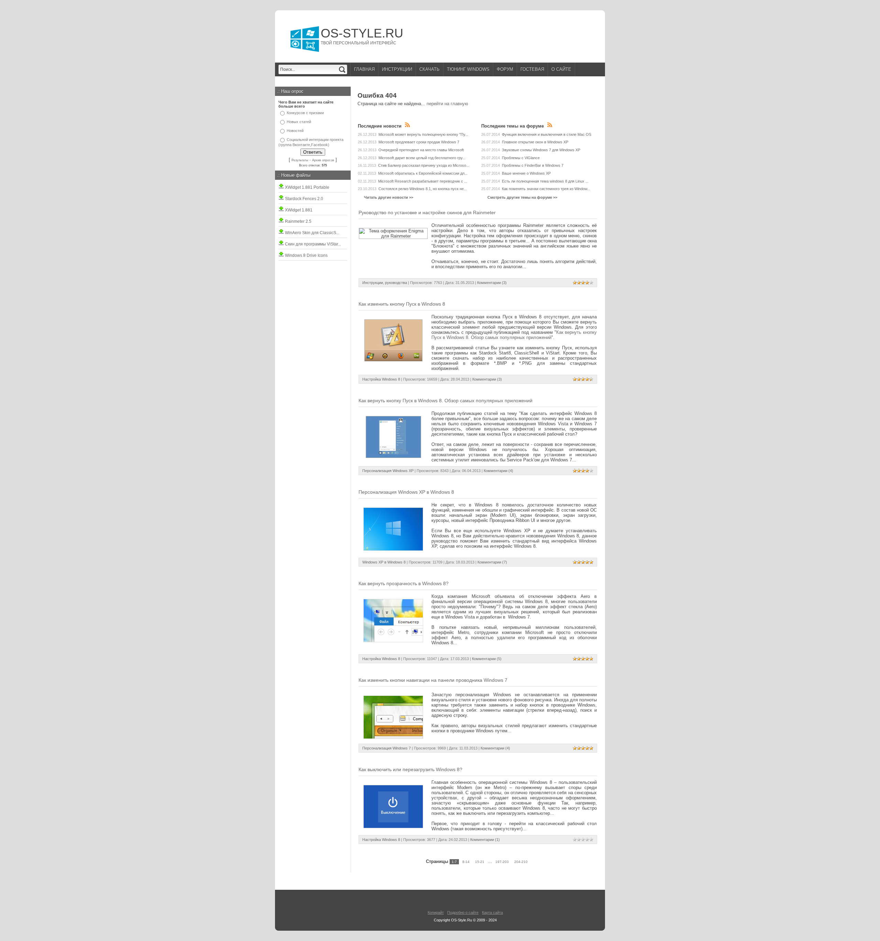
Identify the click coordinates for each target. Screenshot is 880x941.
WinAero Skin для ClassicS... (311, 232)
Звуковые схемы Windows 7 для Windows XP (541, 150)
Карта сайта (492, 912)
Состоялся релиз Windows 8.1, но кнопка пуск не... (422, 189)
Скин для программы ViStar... (312, 244)
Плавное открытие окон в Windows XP (535, 142)
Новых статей (299, 122)
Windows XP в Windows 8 (384, 562)
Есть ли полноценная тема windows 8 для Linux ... (545, 181)
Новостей (295, 131)
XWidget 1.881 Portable (306, 187)
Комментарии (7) (492, 562)
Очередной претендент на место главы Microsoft (421, 150)
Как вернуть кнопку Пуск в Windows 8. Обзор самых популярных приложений (514, 335)
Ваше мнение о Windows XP (526, 173)
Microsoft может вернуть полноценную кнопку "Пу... (423, 134)
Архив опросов (323, 160)
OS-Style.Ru (362, 33)
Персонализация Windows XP (388, 471)
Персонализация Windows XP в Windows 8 (406, 492)
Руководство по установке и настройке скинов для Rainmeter (427, 212)
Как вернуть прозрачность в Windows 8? (404, 583)
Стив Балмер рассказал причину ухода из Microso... (423, 165)
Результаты (300, 160)
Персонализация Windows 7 (386, 748)
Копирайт (436, 912)
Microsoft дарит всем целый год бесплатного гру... (421, 158)
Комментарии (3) (492, 283)
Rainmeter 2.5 (297, 221)
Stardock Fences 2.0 (303, 198)
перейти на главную (447, 103)
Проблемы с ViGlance (521, 158)
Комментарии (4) (498, 471)
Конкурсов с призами (305, 113)
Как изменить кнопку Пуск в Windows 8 (402, 304)
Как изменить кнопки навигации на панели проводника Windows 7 (433, 680)
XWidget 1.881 (298, 210)
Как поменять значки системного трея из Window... (546, 189)
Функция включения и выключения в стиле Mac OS (546, 134)
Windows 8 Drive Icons (306, 255)
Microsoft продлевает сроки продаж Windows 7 (418, 142)
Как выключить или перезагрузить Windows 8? (410, 769)
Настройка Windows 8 (381, 379)
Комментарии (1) (485, 840)
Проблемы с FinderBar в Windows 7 (532, 165)
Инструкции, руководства (384, 283)
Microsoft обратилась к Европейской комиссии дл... (423, 173)
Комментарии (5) (487, 659)
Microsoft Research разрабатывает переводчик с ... (422, 181)
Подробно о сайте (462, 912)
